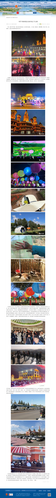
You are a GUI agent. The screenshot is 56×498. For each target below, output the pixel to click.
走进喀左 (45, 2)
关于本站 (44, 490)
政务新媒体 (49, 0)
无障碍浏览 (41, 0)
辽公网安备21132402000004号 (26, 495)
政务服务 (32, 2)
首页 (11, 17)
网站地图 (49, 490)
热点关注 (16, 17)
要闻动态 (18, 2)
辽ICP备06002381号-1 (19, 495)
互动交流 (39, 2)
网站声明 (40, 490)
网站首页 (12, 2)
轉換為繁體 (44, 0)
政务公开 (25, 2)
